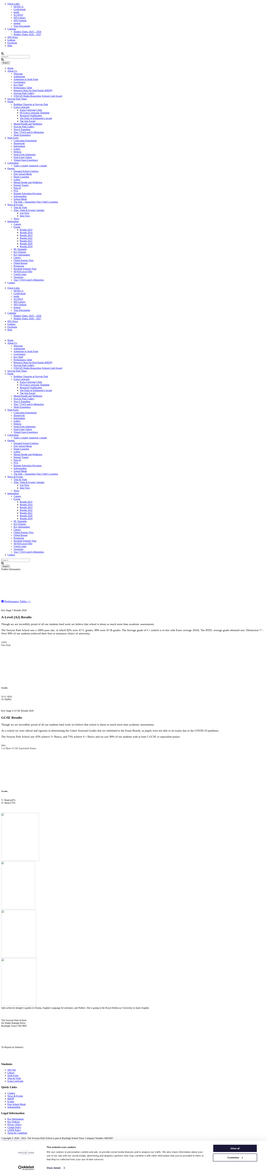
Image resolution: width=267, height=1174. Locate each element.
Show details (54, 1168)
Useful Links (20, 274)
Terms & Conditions (17, 1133)
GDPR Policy (14, 1130)
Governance (19, 82)
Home (10, 68)
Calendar (11, 29)
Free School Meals (23, 174)
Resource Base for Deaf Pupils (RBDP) (33, 90)
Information (19, 146)
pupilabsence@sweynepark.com (19, 1058)
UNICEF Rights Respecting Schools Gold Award (38, 96)
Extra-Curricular (22, 107)
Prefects (17, 151)
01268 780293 (11, 1050)
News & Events (15, 204)
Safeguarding (20, 196)
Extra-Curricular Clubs (31, 110)
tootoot (17, 23)
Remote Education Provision (28, 193)
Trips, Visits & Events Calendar (29, 210)
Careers (17, 224)
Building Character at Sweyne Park (31, 104)
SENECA (18, 6)
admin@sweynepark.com (16, 1039)
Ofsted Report (20, 263)
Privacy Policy (14, 1124)
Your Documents (22, 26)
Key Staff (18, 85)
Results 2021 (26, 241)
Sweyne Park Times (17, 98)
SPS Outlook (20, 20)
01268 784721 (11, 1031)
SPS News (12, 37)
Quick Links (13, 3)
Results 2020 (26, 243)
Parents (11, 168)
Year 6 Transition (22, 129)
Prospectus (19, 266)
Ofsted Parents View (24, 260)
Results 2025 (26, 229)
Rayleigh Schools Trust (25, 268)
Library (17, 257)
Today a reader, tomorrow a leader (30, 165)
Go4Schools (20, 9)
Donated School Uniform (26, 171)
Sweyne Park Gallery (24, 93)
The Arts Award (27, 121)
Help (9, 45)
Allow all (235, 1148)
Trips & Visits (20, 207)
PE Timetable (20, 249)
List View (24, 213)
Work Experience (22, 135)
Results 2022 (26, 238)
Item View (25, 215)
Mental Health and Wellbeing (28, 124)
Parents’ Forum (21, 185)
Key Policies (20, 252)
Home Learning (21, 176)
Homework (19, 143)
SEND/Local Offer (23, 271)
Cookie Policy (14, 1127)
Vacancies (18, 277)
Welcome (18, 73)
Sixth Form (12, 137)
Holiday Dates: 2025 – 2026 (27, 31)
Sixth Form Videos (23, 157)
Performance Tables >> (17, 601)
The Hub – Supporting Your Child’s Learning (36, 202)
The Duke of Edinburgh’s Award (36, 118)
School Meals (20, 199)
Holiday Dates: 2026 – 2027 (27, 34)
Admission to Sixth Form (26, 79)
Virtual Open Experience (26, 160)
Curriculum (13, 163)
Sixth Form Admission (25, 154)
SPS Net (11, 1070)
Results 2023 (26, 235)
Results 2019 (26, 246)
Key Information (22, 254)
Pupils (10, 101)
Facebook (12, 42)
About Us (12, 71)
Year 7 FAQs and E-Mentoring (29, 132)
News (16, 218)
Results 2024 (26, 232)
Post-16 (17, 188)
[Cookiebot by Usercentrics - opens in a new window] (26, 1168)
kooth (16, 12)
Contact (11, 282)
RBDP (10, 1098)
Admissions (19, 76)
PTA (16, 190)
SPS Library (20, 17)
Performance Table (23, 87)
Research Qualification (31, 115)
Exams (17, 227)
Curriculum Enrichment (25, 140)
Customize (233, 1157)
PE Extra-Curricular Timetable (34, 112)
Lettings (11, 40)
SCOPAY (18, 15)
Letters (17, 149)
